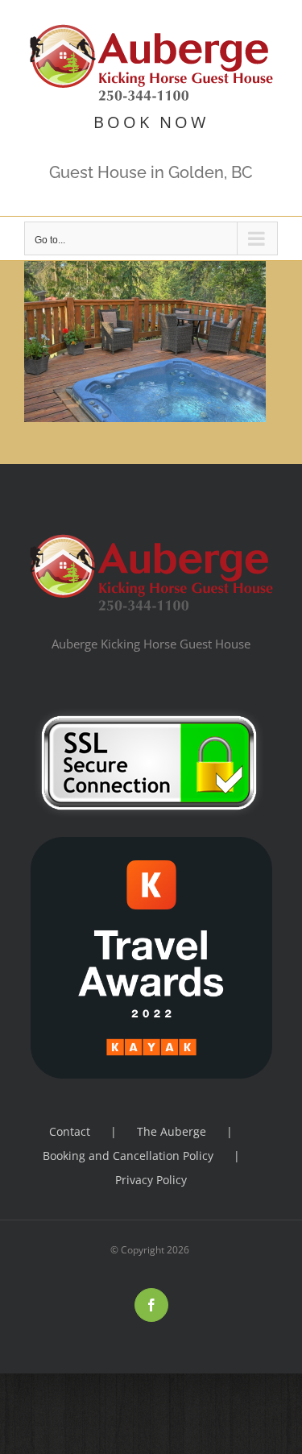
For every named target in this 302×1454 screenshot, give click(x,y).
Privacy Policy (151, 1179)
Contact (69, 1131)
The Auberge (171, 1131)
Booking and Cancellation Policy (128, 1155)
